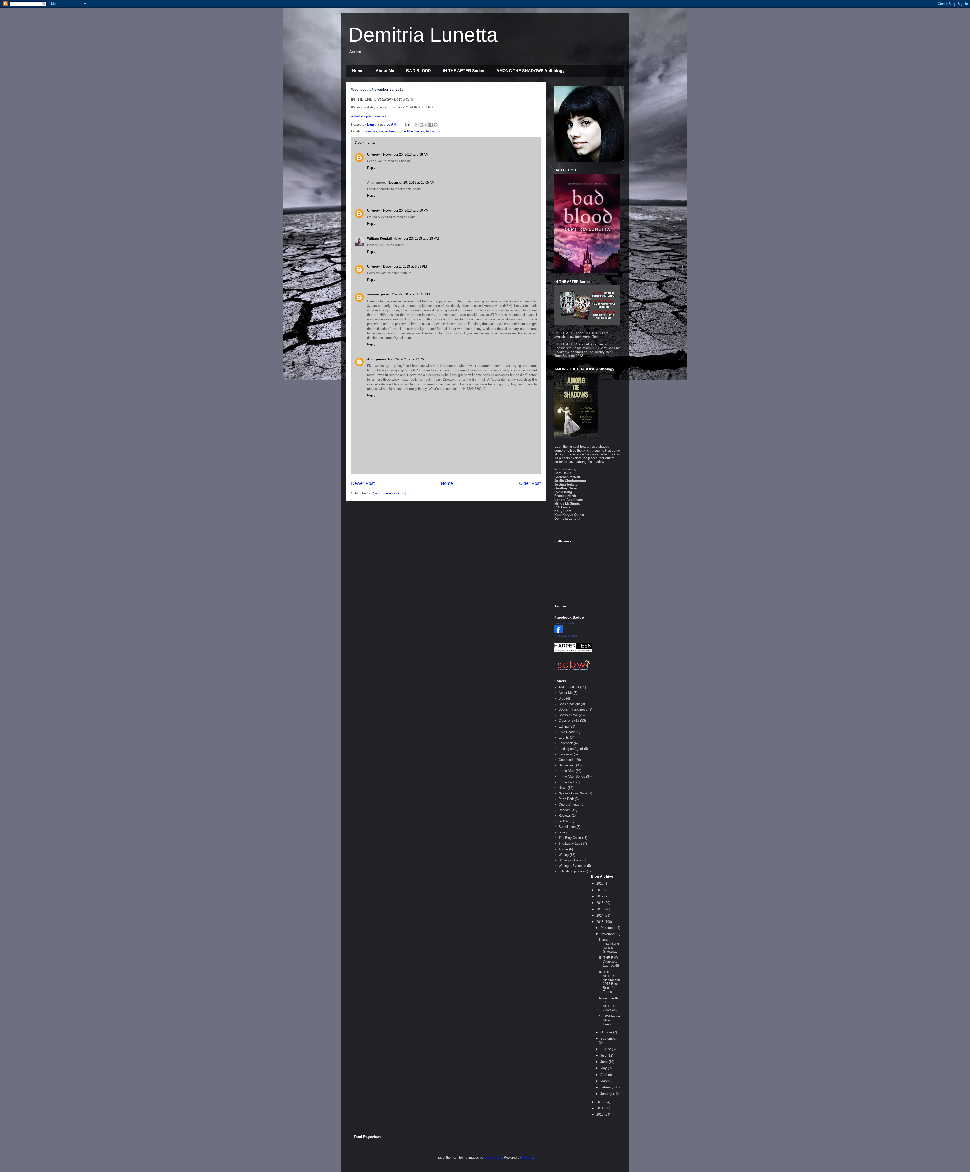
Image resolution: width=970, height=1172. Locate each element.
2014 (600, 915)
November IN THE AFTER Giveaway (608, 1004)
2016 (600, 903)
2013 (600, 922)
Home (357, 71)
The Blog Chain (570, 838)
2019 (600, 883)
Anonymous (376, 359)
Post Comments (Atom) (389, 493)
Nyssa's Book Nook (573, 793)
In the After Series (411, 131)
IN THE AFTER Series (463, 71)
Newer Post (363, 483)
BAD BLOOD (418, 71)
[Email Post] (407, 124)
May (604, 1068)
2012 (600, 1102)
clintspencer (493, 1157)
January (606, 1094)
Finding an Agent (571, 749)
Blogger (527, 1157)
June (604, 1062)
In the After (567, 771)
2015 (600, 909)
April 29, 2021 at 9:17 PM (406, 359)
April (604, 1075)
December (608, 928)
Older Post (530, 483)
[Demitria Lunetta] (558, 632)
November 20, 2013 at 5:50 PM (406, 210)
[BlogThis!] (421, 124)
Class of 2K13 (569, 720)
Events (564, 737)
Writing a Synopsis (572, 866)
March (605, 1081)
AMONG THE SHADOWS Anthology (530, 71)
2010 (600, 1114)
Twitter (563, 849)
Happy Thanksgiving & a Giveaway (609, 945)
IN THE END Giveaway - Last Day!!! (609, 961)
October (606, 1032)
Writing (564, 855)
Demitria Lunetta (423, 34)
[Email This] (416, 124)
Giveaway (370, 131)
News (563, 788)
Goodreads (566, 760)
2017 (600, 896)
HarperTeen (387, 131)
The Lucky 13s (569, 843)
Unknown (374, 154)
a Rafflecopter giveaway (368, 116)
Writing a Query (570, 860)
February (607, 1087)
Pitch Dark (566, 799)
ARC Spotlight (569, 687)
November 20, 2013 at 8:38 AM (406, 154)
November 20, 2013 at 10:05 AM (411, 182)
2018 (600, 890)
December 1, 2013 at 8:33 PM (405, 266)
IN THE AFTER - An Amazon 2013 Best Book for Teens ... (609, 982)
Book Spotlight (569, 704)
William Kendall (379, 238)
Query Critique (569, 804)
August (606, 1049)
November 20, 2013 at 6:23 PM (416, 238)
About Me (385, 71)
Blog (562, 698)
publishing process (572, 871)
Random (565, 810)
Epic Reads (567, 732)
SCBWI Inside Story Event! (609, 1020)
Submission (567, 827)
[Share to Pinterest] (435, 124)
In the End (433, 131)
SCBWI (564, 821)
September (608, 1038)
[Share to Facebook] (430, 124)
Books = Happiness (573, 709)
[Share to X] (426, 124)
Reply (371, 168)
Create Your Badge (566, 635)
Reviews (565, 815)
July (604, 1055)
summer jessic (378, 294)
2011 (600, 1108)
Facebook (566, 743)
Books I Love (568, 715)
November (608, 934)
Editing (564, 726)
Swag (563, 832)
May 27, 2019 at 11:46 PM (411, 294)
